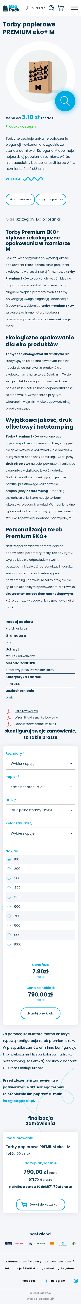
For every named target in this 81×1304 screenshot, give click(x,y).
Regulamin (69, 1268)
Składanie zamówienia (22, 1261)
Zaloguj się (28, 8)
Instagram (58, 1281)
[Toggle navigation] (74, 9)
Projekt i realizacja (38, 1299)
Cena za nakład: (40, 987)
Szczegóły (25, 219)
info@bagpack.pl (18, 1100)
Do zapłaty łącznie (41, 1163)
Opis (10, 219)
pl (33, 7)
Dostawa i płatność (57, 1261)
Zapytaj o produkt (51, 199)
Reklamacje (13, 1268)
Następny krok (40, 1013)
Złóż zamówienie (20, 199)
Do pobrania (48, 219)
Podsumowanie (19, 1138)
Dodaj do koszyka (43, 1204)
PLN (40, 7)
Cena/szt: (40, 964)
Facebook (29, 1281)
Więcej (13, 179)
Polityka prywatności (41, 1268)
